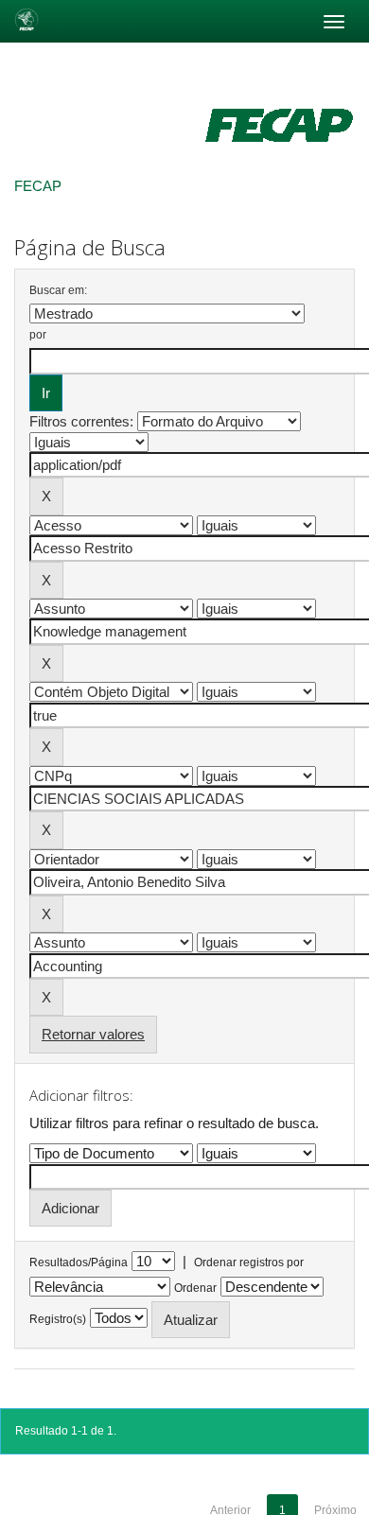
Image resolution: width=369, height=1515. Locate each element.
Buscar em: (58, 290)
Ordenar (195, 1288)
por (37, 334)
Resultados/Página (78, 1262)
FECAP (38, 186)
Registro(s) (57, 1319)
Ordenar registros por (249, 1262)
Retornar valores (93, 1034)
